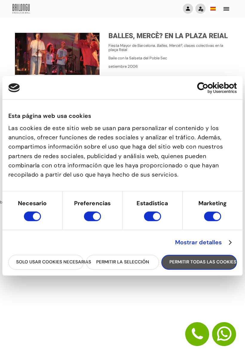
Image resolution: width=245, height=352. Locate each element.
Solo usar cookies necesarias (50, 262)
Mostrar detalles (198, 242)
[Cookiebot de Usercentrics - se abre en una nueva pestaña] (211, 88)
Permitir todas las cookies (202, 262)
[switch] (92, 218)
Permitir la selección (122, 262)
